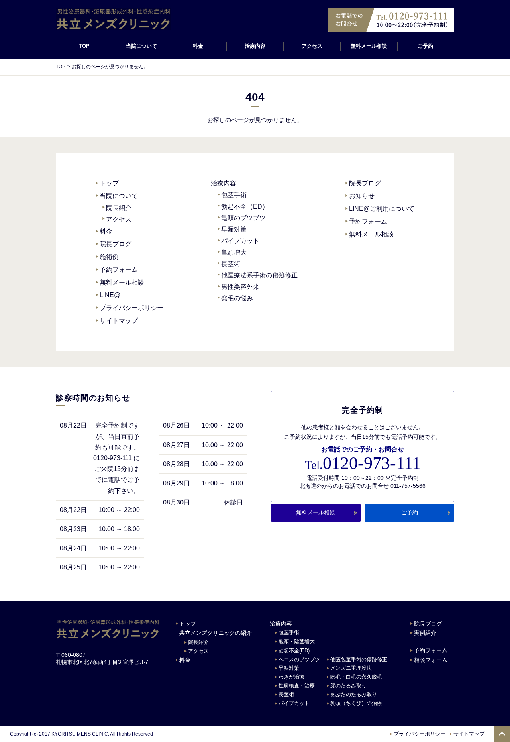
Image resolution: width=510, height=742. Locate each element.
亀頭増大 (234, 252)
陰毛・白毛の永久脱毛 (356, 677)
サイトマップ (119, 320)
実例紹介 (425, 633)
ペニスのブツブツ (299, 659)
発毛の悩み (237, 298)
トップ (109, 183)
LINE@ (110, 295)
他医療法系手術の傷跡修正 (259, 275)
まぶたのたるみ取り (353, 694)
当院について (119, 195)
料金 (198, 46)
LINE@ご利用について (381, 208)
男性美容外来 (240, 286)
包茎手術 (234, 195)
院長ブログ (115, 244)
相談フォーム (430, 660)
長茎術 (230, 264)
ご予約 (426, 46)
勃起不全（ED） (245, 206)
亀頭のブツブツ (243, 217)
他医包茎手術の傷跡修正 (358, 659)
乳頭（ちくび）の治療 (356, 703)
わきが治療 (291, 677)
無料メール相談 (369, 46)
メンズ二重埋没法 (351, 668)
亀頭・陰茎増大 (297, 641)
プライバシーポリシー (131, 307)
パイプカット (240, 241)
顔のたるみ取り (348, 686)
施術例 (109, 256)
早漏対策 (234, 229)
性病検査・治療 (297, 686)
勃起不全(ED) (294, 651)
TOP (84, 46)
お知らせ (362, 195)
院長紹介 (118, 207)
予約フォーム (119, 269)
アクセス (312, 46)
